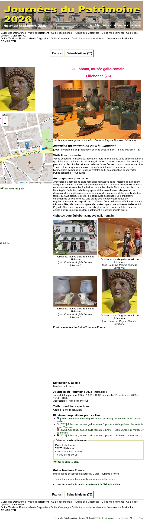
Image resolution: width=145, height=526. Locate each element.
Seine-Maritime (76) (79, 53)
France (56, 53)
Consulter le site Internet (68, 451)
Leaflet (21, 182)
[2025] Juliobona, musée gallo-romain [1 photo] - (99, 435)
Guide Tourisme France (91, 327)
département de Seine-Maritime (102, 484)
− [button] (5, 123)
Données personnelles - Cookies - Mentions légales (122, 518)
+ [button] (5, 118)
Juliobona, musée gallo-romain (98, 479)
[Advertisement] (26, 219)
